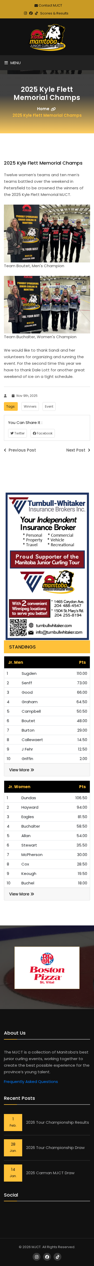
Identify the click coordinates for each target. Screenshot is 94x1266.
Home (43, 109)
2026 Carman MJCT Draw (50, 1173)
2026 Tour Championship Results (57, 1122)
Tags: (10, 406)
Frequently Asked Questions (31, 1081)
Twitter (19, 433)
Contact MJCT (50, 5)
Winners (30, 406)
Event (49, 406)
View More (19, 770)
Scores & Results (54, 13)
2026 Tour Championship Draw (55, 1147)
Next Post (76, 450)
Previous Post (22, 450)
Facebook (44, 433)
